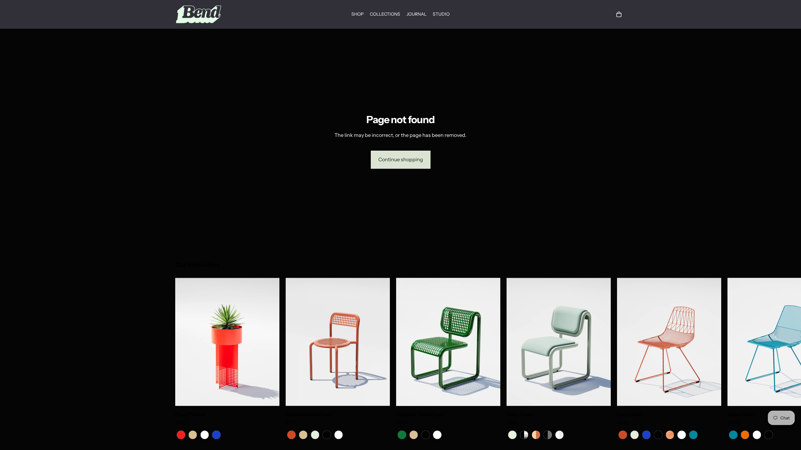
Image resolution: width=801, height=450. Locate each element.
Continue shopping (400, 159)
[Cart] (619, 14)
